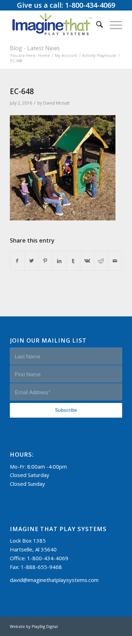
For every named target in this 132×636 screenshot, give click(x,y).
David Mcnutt (56, 103)
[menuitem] (96, 24)
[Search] (96, 24)
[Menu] (112, 24)
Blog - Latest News (35, 48)
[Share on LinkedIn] (59, 261)
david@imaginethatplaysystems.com (54, 579)
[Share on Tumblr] (73, 261)
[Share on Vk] (87, 261)
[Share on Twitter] (31, 261)
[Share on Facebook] (17, 261)
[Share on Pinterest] (45, 261)
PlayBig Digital (45, 626)
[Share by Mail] (115, 261)
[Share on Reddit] (101, 261)
